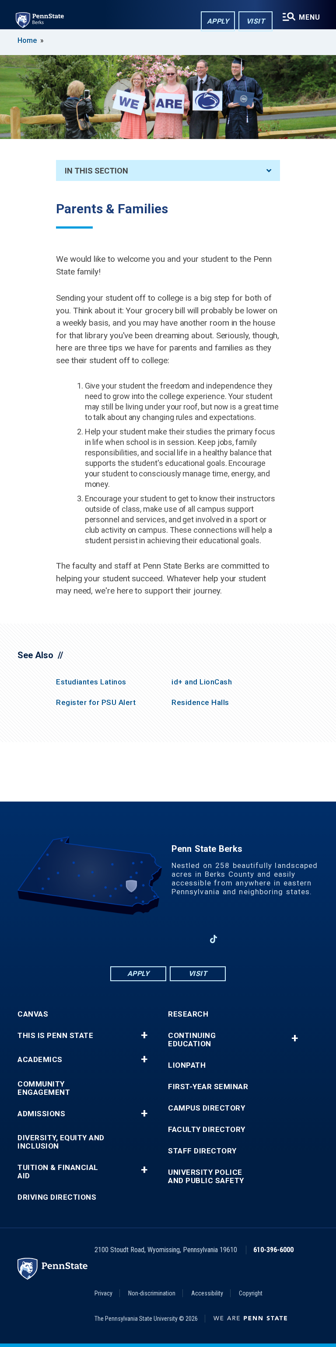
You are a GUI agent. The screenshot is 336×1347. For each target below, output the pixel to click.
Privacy (103, 1293)
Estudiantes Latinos (91, 681)
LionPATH (187, 1065)
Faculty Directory (206, 1129)
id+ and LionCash (202, 681)
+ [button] (144, 1035)
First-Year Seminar (208, 1087)
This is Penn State (55, 1035)
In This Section (96, 170)
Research (188, 1014)
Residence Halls (200, 702)
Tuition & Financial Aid (58, 1171)
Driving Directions (57, 1197)
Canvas (33, 1014)
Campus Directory (206, 1108)
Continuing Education (192, 1039)
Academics (40, 1059)
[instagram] (191, 939)
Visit (255, 21)
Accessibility (207, 1293)
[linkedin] (145, 939)
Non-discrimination (151, 1293)
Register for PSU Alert (96, 702)
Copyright (250, 1293)
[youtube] (168, 939)
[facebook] (122, 939)
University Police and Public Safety (206, 1176)
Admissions (41, 1114)
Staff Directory (202, 1151)
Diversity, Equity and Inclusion (61, 1142)
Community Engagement (44, 1088)
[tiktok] (213, 939)
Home (27, 40)
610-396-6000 (273, 1250)
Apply (218, 21)
